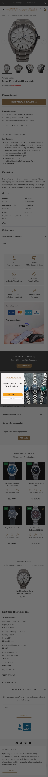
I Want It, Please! (12, 395)
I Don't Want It (12, 398)
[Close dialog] (45, 374)
